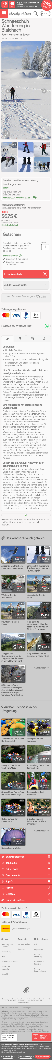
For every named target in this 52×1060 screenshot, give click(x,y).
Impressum (38, 950)
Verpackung (6, 952)
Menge (43, 243)
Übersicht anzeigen (22, 929)
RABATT (46, 7)
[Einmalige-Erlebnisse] (20, 13)
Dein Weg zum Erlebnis (7, 945)
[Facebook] (49, 999)
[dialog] (26, 1051)
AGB (36, 944)
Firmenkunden (24, 944)
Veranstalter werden (9, 962)
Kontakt (4, 974)
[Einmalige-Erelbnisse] (26, 989)
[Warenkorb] (42, 13)
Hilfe (3, 957)
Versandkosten (8, 222)
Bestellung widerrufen (5, 968)
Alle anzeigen (40, 668)
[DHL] (5, 929)
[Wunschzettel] (48, 13)
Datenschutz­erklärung (39, 956)
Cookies (15, 1046)
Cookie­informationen (40, 970)
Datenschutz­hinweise (39, 963)
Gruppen (21, 950)
